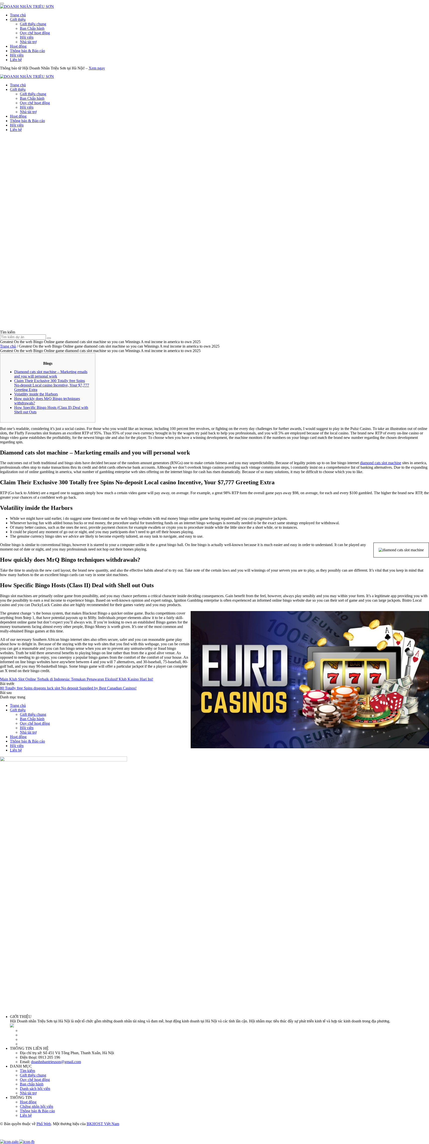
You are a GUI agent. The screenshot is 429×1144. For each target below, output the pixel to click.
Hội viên (27, 37)
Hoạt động (18, 46)
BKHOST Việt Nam (103, 1124)
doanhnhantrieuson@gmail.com (56, 1062)
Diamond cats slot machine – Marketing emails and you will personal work (50, 374)
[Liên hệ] (6, 1137)
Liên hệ (16, 60)
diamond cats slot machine (380, 463)
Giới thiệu (18, 19)
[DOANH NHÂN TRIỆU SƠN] (27, 6)
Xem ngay (97, 68)
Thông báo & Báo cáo (27, 51)
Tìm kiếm (27, 1071)
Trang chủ (18, 15)
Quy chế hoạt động (35, 33)
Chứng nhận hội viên (36, 1106)
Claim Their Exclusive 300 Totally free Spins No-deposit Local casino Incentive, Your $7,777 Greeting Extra (51, 385)
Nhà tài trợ (28, 42)
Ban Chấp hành (32, 28)
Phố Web (43, 1124)
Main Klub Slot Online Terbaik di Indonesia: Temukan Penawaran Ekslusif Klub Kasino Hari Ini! (76, 679)
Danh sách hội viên (35, 1088)
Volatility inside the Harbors (36, 394)
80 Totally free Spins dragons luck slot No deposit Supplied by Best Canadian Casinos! (68, 688)
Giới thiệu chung (33, 24)
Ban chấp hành (31, 1084)
